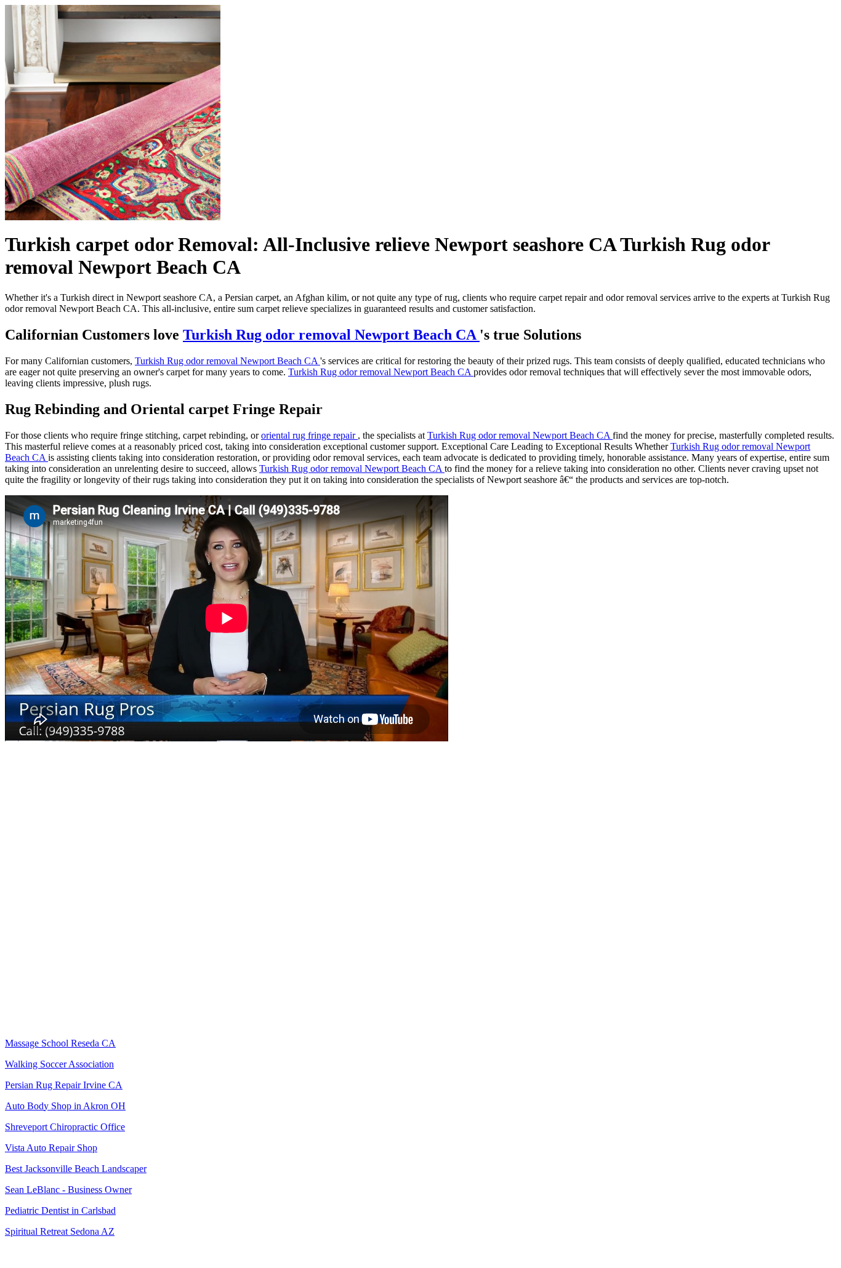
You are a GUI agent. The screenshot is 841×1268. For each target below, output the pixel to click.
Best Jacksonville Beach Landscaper (76, 1168)
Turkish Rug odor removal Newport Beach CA (331, 335)
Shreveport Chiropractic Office (65, 1127)
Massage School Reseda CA (60, 1043)
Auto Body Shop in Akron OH (65, 1106)
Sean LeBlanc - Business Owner (68, 1189)
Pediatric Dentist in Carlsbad (60, 1210)
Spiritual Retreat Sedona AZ (60, 1231)
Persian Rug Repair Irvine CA (64, 1085)
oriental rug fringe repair (309, 435)
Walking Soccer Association (59, 1064)
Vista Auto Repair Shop (51, 1147)
